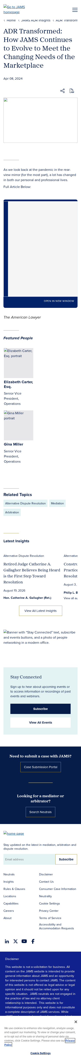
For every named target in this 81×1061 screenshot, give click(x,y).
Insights (8, 882)
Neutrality (45, 896)
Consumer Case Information (57, 889)
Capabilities (11, 903)
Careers (8, 911)
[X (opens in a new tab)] (15, 941)
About (7, 918)
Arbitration (12, 512)
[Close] (76, 1022)
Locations (9, 896)
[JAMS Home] (20, 9)
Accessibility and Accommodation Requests (56, 926)
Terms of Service (50, 918)
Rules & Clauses (14, 889)
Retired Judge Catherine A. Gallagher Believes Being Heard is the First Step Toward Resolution (31, 573)
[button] (62, 91)
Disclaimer (46, 874)
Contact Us (46, 882)
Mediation (57, 503)
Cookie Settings (49, 903)
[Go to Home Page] (15, 833)
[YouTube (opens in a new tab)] (24, 941)
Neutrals (9, 874)
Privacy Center (49, 911)
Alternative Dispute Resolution (25, 503)
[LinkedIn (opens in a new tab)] (7, 941)
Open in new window (59, 301)
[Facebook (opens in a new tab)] (33, 941)
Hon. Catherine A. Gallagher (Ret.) (27, 598)
